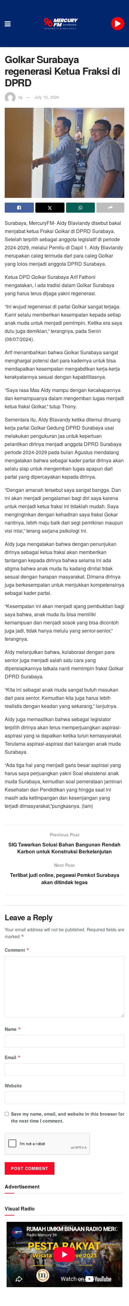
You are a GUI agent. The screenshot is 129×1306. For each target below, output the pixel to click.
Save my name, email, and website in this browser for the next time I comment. (67, 1117)
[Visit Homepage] (61, 23)
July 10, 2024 (46, 97)
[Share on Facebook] (19, 208)
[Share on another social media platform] (110, 208)
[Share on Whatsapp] (80, 208)
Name (13, 1029)
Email (13, 1057)
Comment (17, 950)
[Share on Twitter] (49, 208)
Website (13, 1085)
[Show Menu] (8, 23)
